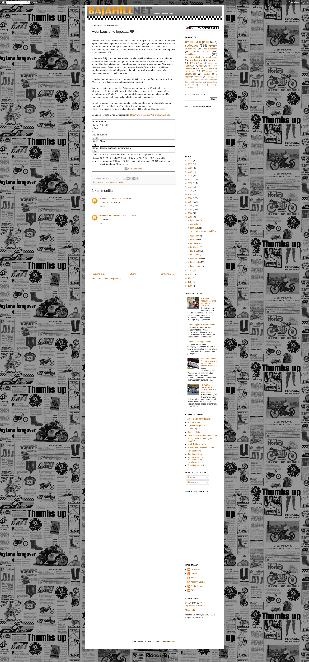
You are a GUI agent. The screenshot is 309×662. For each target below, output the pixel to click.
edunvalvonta (210, 48)
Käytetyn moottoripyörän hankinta (202, 435)
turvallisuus (191, 54)
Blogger (172, 641)
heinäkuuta (195, 243)
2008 (190, 198)
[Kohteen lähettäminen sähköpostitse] (124, 178)
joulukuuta (195, 220)
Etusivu (133, 274)
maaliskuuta (195, 258)
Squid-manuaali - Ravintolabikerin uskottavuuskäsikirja (196, 459)
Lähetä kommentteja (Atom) (109, 279)
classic (212, 85)
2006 (190, 206)
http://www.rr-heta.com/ (141, 115)
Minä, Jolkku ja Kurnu (196, 444)
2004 (190, 213)
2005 (190, 209)
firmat (200, 63)
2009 (190, 194)
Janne (193, 578)
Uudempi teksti (99, 274)
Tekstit (192, 477)
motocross (200, 79)
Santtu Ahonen (197, 586)
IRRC (215, 77)
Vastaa (102, 207)
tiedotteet (105, 182)
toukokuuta (195, 251)
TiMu (193, 590)
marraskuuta (196, 224)
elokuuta (194, 240)
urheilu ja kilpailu (116, 182)
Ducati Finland (198, 82)
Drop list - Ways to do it (197, 425)
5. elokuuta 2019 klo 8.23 (120, 198)
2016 (190, 168)
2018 (190, 160)
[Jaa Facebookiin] (134, 178)
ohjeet (210, 66)
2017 (190, 164)
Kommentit (194, 482)
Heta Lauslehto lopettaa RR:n (203, 231)
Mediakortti (190, 610)
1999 (190, 278)
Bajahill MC (196, 569)
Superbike (191, 85)
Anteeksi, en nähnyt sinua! (199, 419)
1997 (190, 282)
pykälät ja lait (201, 51)
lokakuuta (194, 228)
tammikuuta (195, 266)
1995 (190, 286)
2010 (190, 191)
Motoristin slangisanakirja (200, 342)
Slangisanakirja (194, 451)
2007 (190, 202)
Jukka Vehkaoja (198, 582)
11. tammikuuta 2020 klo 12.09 (122, 216)
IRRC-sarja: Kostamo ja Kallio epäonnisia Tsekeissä (208, 302)
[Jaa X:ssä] (131, 178)
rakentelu (212, 60)
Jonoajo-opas (193, 429)
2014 (190, 175)
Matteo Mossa (212, 82)
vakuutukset (190, 74)
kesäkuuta (195, 247)
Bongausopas (193, 422)
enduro (201, 68)
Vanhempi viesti (168, 274)
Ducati (208, 77)
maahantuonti (190, 87)
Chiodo (187, 82)
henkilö (190, 79)
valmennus (198, 77)
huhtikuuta (195, 255)
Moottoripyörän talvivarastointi (202, 325)
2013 (190, 179)
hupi (201, 66)
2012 (190, 183)
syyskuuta (194, 236)
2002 (190, 271)
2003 (190, 217)
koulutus (206, 74)
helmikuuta (195, 262)
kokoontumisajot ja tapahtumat (201, 57)
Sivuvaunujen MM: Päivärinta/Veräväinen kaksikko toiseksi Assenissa (209, 362)
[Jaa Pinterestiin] (137, 178)
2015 (190, 172)
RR (191, 63)
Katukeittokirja (193, 432)
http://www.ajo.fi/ (162, 115)
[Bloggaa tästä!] (128, 178)
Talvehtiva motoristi (195, 465)
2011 (190, 187)
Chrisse (194, 573)
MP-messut (207, 71)
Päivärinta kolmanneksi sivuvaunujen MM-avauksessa (209, 388)
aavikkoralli (203, 85)
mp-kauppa (196, 60)
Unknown (103, 198)
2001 (190, 274)
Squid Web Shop (194, 454)
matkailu (188, 68)
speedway (211, 79)
